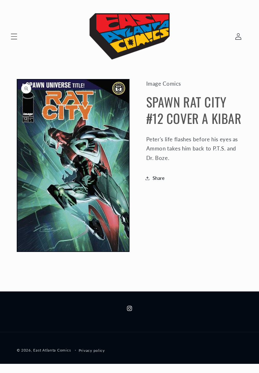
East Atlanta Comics (52, 350)
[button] (14, 36)
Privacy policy (92, 350)
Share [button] (159, 178)
